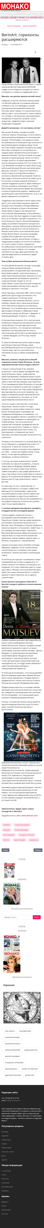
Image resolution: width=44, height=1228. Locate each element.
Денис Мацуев (19, 840)
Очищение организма (14, 1063)
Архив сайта (6, 1210)
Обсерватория (25, 1031)
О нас (4, 1175)
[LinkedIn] (40, 51)
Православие (6, 1148)
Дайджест (5, 1202)
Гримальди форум (21, 830)
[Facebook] (30, 51)
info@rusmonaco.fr (13, 1100)
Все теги (5, 1214)
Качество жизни (8, 1152)
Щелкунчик (34, 840)
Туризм (4, 1160)
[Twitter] (35, 52)
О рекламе (5, 1183)
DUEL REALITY (10, 1031)
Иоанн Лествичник (30, 1069)
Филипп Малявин (12, 1056)
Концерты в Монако (26, 835)
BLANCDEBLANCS (11, 1069)
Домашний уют (31, 1050)
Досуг (4, 1156)
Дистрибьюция (7, 1187)
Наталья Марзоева (12, 1050)
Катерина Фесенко (12, 1044)
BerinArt (6, 840)
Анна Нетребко (8, 835)
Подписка (5, 1191)
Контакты (5, 1179)
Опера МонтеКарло (22, 825)
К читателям (6, 1171)
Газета (4, 1206)
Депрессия (29, 1075)
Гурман (4, 1144)
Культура (5, 45)
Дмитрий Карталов (13, 1075)
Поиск (36, 917)
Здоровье (5, 1136)
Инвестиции (6, 1140)
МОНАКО (6, 825)
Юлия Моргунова (12, 1037)
